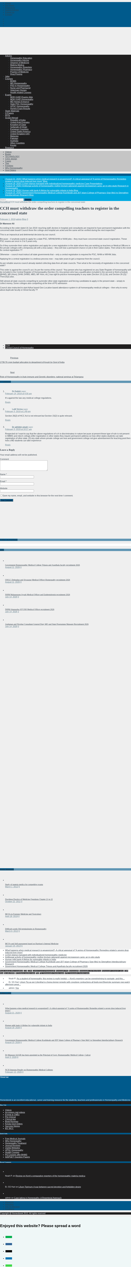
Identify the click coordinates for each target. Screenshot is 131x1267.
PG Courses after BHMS (16, 1155)
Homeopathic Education (21, 58)
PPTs (7, 115)
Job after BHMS (9, 973)
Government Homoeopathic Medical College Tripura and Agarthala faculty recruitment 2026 (42, 565)
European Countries (19, 129)
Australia (14, 141)
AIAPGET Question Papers (17, 1157)
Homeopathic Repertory (21, 67)
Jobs (7, 76)
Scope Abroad (11, 118)
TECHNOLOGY (12, 156)
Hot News (9, 5)
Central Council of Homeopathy (19, 348)
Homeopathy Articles (19, 60)
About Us (9, 1202)
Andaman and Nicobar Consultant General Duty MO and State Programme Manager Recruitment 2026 (47, 624)
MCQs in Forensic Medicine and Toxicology (23, 914)
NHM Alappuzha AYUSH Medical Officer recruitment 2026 (29, 609)
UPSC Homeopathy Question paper (77, 973)
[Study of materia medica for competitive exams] (10, 880)
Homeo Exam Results (20, 109)
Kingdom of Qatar (18, 125)
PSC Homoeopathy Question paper (52, 973)
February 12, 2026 (13, 1072)
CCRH (30, 971)
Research (9, 148)
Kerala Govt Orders (14, 1124)
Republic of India (18, 120)
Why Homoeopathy (14, 168)
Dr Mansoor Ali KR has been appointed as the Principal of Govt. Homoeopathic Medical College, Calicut (47, 1055)
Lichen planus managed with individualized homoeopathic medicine (36, 955)
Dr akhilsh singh (20, 427)
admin (19, 219)
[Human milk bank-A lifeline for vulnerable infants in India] (10, 1021)
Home (8, 3)
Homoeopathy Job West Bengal (90, 971)
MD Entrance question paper (25, 973)
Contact (8, 15)
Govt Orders (10, 170)
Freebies (9, 166)
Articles (8, 56)
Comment (4, 459)
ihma (1, 973)
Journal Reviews (12, 1145)
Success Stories (12, 1126)
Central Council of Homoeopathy (44, 971)
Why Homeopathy (13, 1141)
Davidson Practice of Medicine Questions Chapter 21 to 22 (29, 899)
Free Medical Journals (15, 1139)
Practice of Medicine (19, 72)
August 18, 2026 (12, 1028)
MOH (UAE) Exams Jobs (21, 97)
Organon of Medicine (19, 63)
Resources (10, 8)
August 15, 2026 (12, 1042)
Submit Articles (12, 10)
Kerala (13, 145)
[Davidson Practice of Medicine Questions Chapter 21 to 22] (10, 895)
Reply (7, 402)
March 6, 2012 (11, 931)
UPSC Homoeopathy (19, 106)
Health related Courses (20, 92)
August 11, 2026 (12, 567)
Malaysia (14, 136)
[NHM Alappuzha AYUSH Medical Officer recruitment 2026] (10, 605)
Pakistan (14, 138)
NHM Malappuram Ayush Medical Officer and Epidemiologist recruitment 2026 (37, 595)
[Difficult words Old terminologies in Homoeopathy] (10, 924)
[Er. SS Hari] (8, 1182)
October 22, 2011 (13, 901)
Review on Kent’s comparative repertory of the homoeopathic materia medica (50, 1176)
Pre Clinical (10, 1117)
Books (8, 154)
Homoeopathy (74, 971)
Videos (8, 152)
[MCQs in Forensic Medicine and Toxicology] (10, 910)
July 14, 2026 (11, 597)
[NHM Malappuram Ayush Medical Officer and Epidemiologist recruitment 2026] (10, 590)
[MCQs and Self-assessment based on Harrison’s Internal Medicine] (10, 939)
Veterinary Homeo (18, 90)
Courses (9, 79)
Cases (8, 161)
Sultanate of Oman (18, 127)
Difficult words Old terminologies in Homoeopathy (25, 929)
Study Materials (12, 111)
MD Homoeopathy (18, 83)
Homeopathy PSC (62, 971)
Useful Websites (12, 1148)
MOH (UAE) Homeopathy (21, 99)
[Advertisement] (46, 46)
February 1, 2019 (7, 219)
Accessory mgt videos (15, 1112)
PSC (37, 973)
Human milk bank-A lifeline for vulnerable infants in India (30, 959)
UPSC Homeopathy (14, 1150)
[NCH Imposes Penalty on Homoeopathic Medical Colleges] (10, 1065)
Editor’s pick (5, 993)
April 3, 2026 (11, 1057)
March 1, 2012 (11, 887)
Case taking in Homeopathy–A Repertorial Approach (38, 1198)
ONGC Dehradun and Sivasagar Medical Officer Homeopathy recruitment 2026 (37, 580)
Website (3, 488)
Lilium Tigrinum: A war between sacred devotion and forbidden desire (50, 1187)
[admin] (8, 1193)
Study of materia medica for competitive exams (24, 884)
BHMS (13, 81)
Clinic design (11, 159)
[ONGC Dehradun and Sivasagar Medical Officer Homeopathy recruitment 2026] (10, 575)
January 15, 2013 (13, 946)
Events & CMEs (12, 1115)
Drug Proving (16, 74)
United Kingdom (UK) (20, 134)
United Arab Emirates (20, 122)
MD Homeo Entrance (19, 102)
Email (3, 481)
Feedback (9, 1209)
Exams (8, 95)
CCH (7, 345)
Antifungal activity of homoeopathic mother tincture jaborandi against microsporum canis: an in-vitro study (52, 957)
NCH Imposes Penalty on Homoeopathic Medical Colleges (29, 1070)
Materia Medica (17, 65)
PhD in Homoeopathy (20, 86)
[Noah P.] (8, 1171)
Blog (24, 219)
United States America (20, 131)
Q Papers (9, 113)
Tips (7, 163)
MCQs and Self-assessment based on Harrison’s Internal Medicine (31, 944)
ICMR (126, 971)
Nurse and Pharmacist (20, 88)
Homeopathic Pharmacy (21, 69)
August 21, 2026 (12, 1013)
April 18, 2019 (11, 916)
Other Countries (17, 143)
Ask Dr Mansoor (12, 1207)
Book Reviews (11, 1121)
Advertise (9, 1204)
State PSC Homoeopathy (21, 104)
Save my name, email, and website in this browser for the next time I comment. (38, 496)
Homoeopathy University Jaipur (113, 971)
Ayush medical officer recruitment (11, 971)
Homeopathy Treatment (15, 1143)
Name (3, 474)
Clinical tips (10, 1119)
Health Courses (12, 1152)
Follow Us (9, 12)
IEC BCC (9, 1128)
